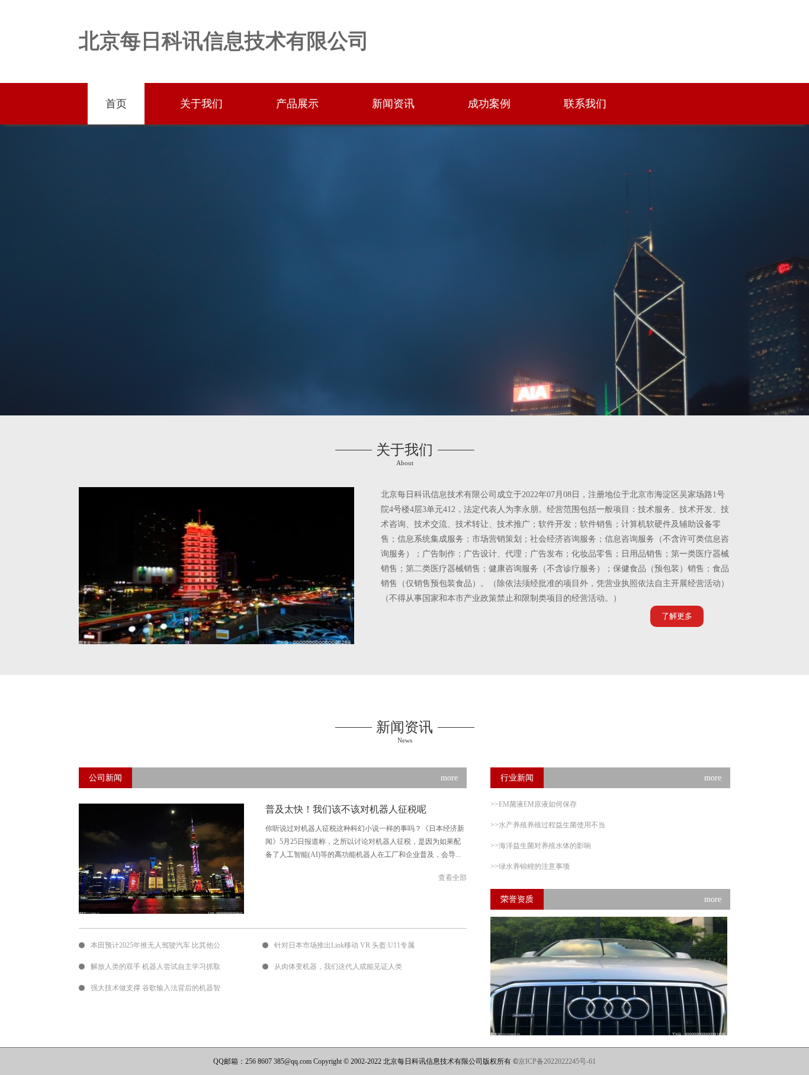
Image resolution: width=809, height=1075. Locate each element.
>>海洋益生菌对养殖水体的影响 (540, 846)
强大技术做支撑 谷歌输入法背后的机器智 (155, 988)
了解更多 (677, 616)
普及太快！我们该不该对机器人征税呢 (345, 809)
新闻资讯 (393, 104)
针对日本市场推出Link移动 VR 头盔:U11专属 (344, 945)
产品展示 (297, 104)
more (449, 777)
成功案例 (489, 104)
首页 (116, 104)
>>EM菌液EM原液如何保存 (533, 804)
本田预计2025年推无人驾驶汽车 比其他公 (155, 945)
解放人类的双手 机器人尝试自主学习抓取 (155, 966)
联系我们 (585, 104)
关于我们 (201, 104)
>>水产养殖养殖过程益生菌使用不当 (547, 825)
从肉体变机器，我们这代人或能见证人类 (338, 966)
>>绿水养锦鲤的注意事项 (530, 866)
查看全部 (452, 878)
